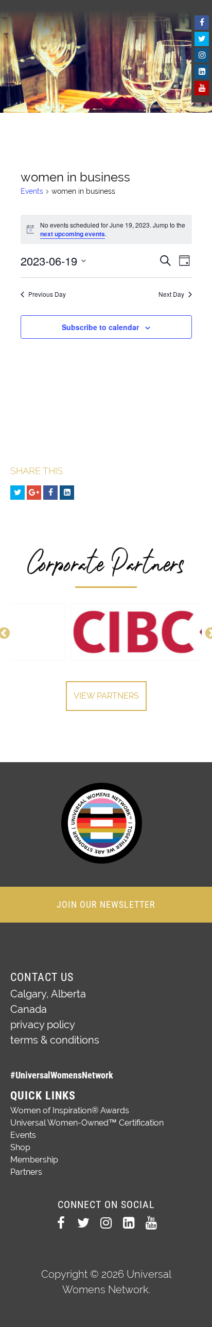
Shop (20, 1147)
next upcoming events (72, 233)
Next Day (171, 294)
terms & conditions (54, 1040)
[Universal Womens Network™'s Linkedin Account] (202, 72)
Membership (34, 1160)
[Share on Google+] (34, 492)
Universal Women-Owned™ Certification (87, 1123)
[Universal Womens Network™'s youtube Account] (202, 88)
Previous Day (47, 294)
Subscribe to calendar (100, 327)
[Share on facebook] (50, 492)
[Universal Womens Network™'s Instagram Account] (202, 55)
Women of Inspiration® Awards (69, 1110)
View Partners (106, 696)
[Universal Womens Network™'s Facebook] (202, 22)
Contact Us (42, 977)
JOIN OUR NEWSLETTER (106, 904)
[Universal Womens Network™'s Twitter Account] (202, 39)
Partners (26, 1172)
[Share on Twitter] (17, 492)
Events (32, 191)
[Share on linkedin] (67, 492)
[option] (106, 632)
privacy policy (42, 1024)
